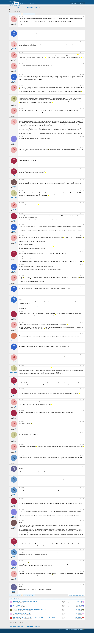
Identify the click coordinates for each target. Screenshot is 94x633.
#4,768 (83, 213)
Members (30, 3)
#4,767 (83, 202)
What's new (22, 3)
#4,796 (83, 538)
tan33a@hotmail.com (29, 175)
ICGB (14, 602)
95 (19, 13)
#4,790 (83, 466)
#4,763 (83, 158)
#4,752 (83, 30)
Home (11, 3)
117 (29, 13)
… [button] (15, 13)
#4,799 (83, 571)
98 (25, 13)
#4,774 (83, 286)
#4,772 (83, 264)
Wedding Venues (27, 606)
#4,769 (83, 224)
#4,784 (83, 399)
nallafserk (15, 614)
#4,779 (83, 344)
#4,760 (83, 119)
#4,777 (83, 322)
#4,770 (83, 235)
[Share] (80, 16)
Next (32, 13)
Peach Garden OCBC (18, 605)
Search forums (17, 5)
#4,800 (83, 584)
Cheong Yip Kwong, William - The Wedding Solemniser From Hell (29, 609)
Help (78, 629)
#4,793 (83, 498)
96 (21, 13)
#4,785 (83, 410)
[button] (26, 3)
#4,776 (83, 311)
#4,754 (83, 52)
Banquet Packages (28, 618)
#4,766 (83, 190)
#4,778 (83, 333)
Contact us (61, 629)
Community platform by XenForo (47, 631)
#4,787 (83, 432)
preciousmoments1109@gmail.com (34, 305)
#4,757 (83, 85)
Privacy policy (74, 629)
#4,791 (83, 476)
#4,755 (83, 63)
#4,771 (83, 251)
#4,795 (83, 520)
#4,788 (83, 444)
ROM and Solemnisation (24, 602)
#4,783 (83, 388)
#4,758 (83, 96)
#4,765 (83, 179)
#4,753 (83, 41)
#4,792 (83, 487)
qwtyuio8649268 (16, 606)
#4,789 (83, 455)
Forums (16, 3)
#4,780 (83, 354)
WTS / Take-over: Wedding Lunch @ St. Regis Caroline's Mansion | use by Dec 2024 (34, 617)
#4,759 (83, 108)
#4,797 (83, 549)
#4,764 (83, 168)
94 (17, 13)
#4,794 (83, 509)
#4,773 (83, 275)
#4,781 (83, 365)
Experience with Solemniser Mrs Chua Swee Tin (25, 601)
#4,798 (83, 560)
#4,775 (83, 296)
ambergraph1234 (16, 618)
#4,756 (83, 74)
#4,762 (83, 147)
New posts (11, 5)
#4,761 (83, 136)
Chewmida (15, 610)
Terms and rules (67, 629)
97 (23, 13)
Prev (12, 13)
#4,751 (83, 16)
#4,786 (83, 421)
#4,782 (83, 377)
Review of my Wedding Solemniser (22, 613)
